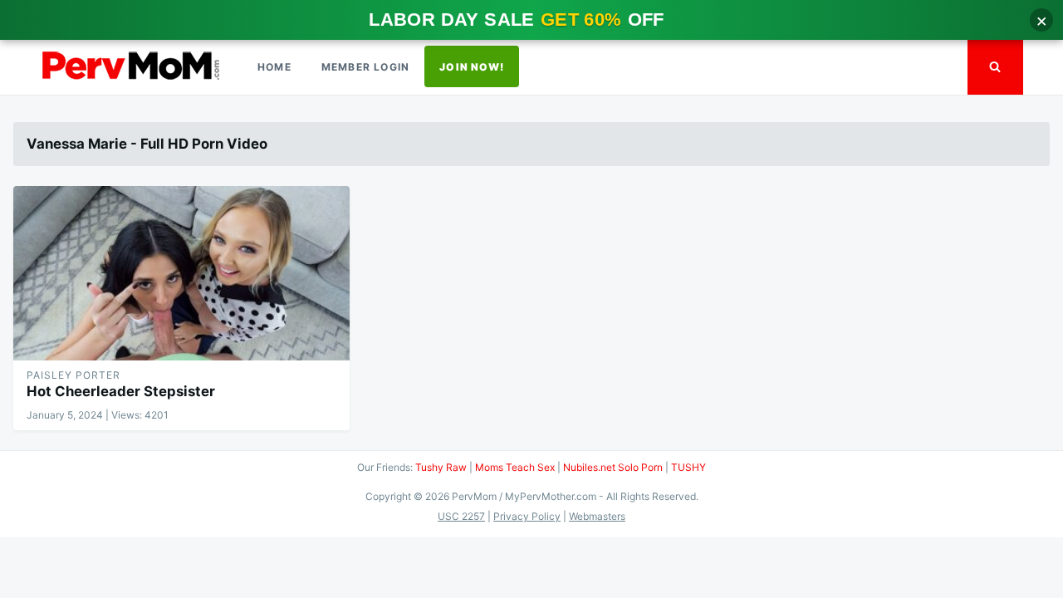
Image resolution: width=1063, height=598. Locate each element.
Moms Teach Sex (515, 467)
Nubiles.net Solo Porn (613, 467)
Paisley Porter (73, 375)
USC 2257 (461, 516)
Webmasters (597, 516)
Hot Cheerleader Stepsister (121, 391)
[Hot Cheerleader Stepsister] (181, 273)
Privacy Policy (527, 516)
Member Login (365, 67)
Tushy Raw (441, 467)
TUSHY (688, 467)
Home (274, 67)
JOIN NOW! (471, 67)
